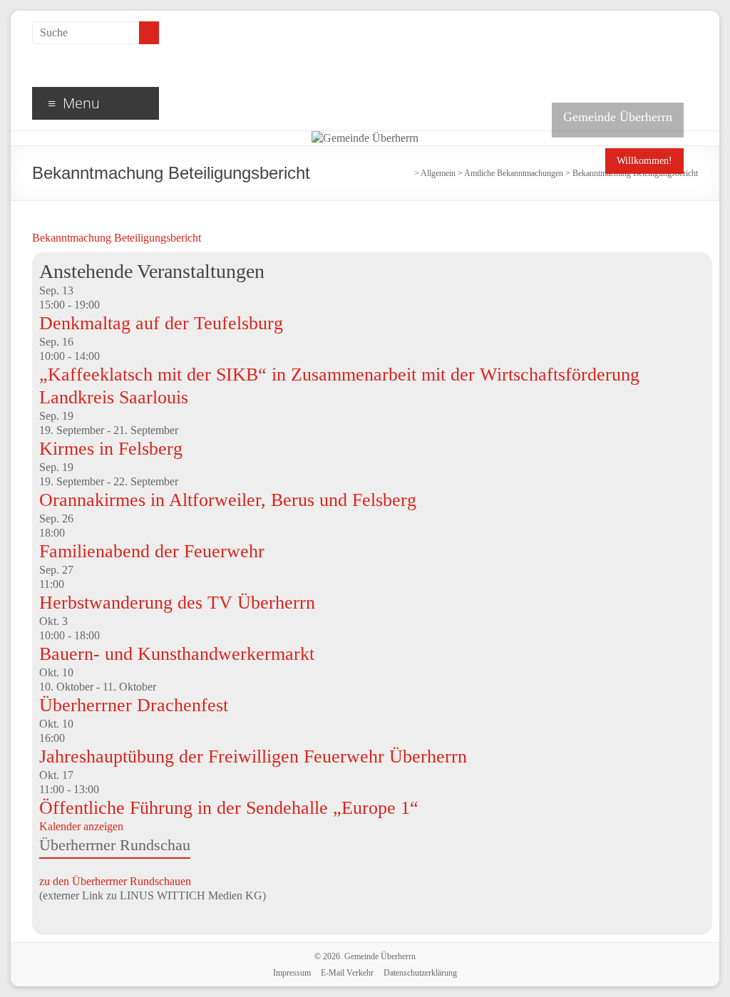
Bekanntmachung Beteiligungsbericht (116, 238)
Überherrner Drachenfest (133, 705)
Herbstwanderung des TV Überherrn (177, 602)
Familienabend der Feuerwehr (151, 551)
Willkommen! (644, 160)
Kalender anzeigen (81, 826)
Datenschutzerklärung (420, 973)
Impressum (292, 973)
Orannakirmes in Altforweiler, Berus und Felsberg (227, 500)
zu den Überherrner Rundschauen (115, 881)
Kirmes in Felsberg (110, 448)
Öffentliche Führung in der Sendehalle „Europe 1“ (228, 807)
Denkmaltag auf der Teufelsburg (161, 323)
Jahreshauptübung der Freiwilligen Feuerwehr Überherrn (253, 756)
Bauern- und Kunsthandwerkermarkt (176, 654)
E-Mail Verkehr (347, 973)
